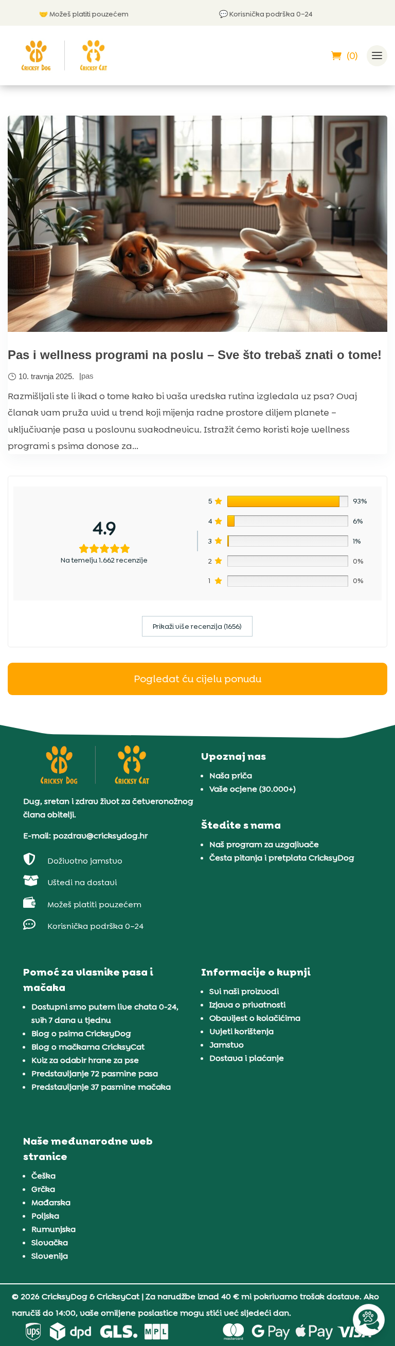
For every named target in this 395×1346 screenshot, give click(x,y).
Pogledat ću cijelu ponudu (197, 678)
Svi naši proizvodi (244, 991)
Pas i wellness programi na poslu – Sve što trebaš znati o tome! (195, 355)
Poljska (45, 1215)
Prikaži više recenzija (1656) (197, 626)
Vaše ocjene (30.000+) (252, 788)
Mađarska (50, 1202)
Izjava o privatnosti (247, 1004)
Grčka (43, 1189)
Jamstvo (226, 1044)
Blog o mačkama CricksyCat (88, 1046)
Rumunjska (53, 1229)
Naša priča (230, 775)
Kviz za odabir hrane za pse (85, 1060)
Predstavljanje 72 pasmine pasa (94, 1073)
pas (87, 375)
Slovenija (49, 1255)
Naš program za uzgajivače (264, 844)
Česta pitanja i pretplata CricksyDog (281, 857)
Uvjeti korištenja (241, 1031)
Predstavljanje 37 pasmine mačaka (101, 1086)
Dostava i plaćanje (246, 1058)
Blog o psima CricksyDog (81, 1033)
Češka (43, 1175)
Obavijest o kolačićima (254, 1018)
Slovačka (49, 1242)
